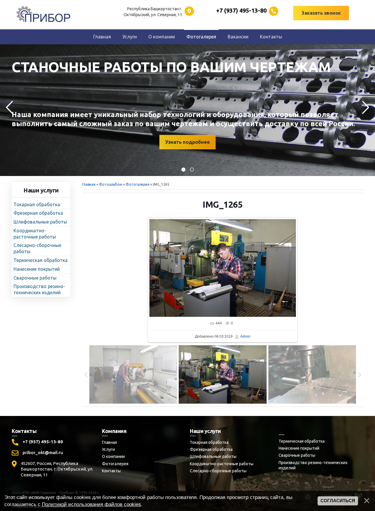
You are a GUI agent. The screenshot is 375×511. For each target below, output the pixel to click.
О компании (113, 456)
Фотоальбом (110, 184)
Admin (245, 336)
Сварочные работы (297, 455)
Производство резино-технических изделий (313, 465)
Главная (89, 184)
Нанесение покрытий (299, 448)
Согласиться (338, 500)
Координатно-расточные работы (221, 463)
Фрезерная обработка (211, 449)
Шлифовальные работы (213, 456)
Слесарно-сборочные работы (218, 470)
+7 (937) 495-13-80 (43, 441)
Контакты (111, 470)
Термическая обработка (302, 441)
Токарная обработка (209, 442)
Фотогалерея (137, 184)
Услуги (108, 449)
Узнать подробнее (187, 142)
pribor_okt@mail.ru (43, 452)
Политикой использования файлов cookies (91, 504)
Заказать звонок (321, 13)
